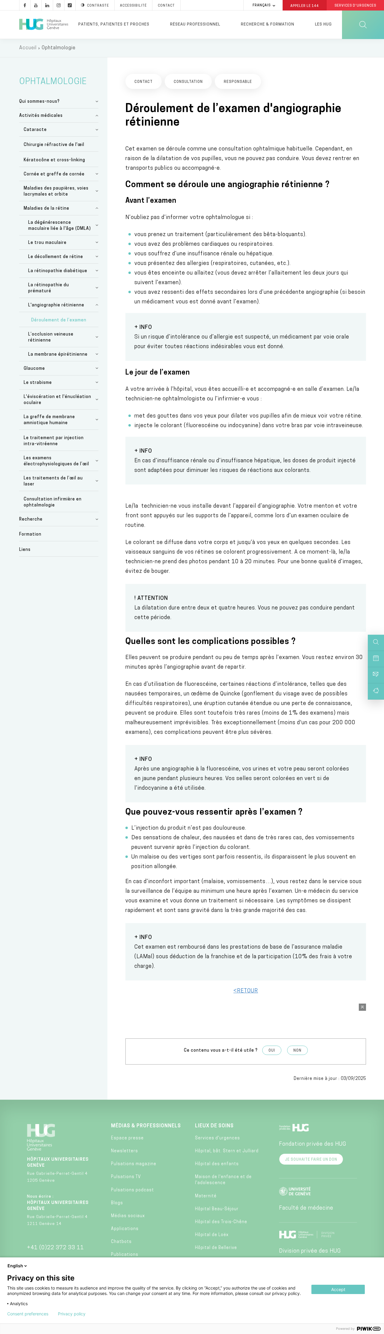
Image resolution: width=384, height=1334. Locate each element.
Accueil (28, 48)
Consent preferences (27, 1313)
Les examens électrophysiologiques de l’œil (56, 461)
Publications (124, 1255)
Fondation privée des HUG (312, 1144)
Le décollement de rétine (55, 257)
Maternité (206, 1196)
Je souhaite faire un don (311, 1160)
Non (297, 1051)
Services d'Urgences (355, 6)
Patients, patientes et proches (113, 24)
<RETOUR (245, 991)
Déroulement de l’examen (58, 320)
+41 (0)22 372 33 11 (55, 1248)
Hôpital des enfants (217, 1164)
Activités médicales (41, 116)
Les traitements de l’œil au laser (53, 481)
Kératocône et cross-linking (54, 160)
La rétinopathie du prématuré (48, 288)
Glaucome (34, 368)
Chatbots (121, 1242)
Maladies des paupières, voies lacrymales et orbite (56, 191)
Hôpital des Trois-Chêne (221, 1222)
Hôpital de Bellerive (216, 1248)
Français (262, 5)
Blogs (117, 1203)
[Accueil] (43, 25)
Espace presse (127, 1138)
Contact (166, 6)
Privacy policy (72, 1313)
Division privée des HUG (310, 1251)
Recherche (31, 519)
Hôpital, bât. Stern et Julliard (227, 1151)
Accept (338, 1289)
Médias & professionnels (146, 1126)
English (15, 1265)
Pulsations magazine (133, 1164)
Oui (271, 1051)
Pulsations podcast (132, 1190)
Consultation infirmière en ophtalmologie (53, 502)
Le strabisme (38, 383)
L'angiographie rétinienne (56, 305)
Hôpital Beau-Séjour (216, 1209)
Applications (125, 1229)
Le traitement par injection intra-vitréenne (54, 441)
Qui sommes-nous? (39, 101)
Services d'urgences (217, 1138)
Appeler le (304, 6)
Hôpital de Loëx (212, 1235)
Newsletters (124, 1151)
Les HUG (323, 24)
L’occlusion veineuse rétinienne (51, 337)
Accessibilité (133, 6)
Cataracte (35, 130)
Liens (25, 550)
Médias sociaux (128, 1216)
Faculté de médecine (306, 1208)
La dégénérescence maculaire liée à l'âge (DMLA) (59, 225)
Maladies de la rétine (46, 208)
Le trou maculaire (47, 243)
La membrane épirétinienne (58, 354)
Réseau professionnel (195, 24)
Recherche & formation (267, 24)
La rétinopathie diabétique (57, 271)
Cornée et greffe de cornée (54, 174)
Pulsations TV (126, 1177)
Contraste (98, 6)
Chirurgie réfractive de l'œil (54, 145)
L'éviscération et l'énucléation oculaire (57, 400)
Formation (30, 534)
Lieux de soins (214, 1126)
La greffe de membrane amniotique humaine (49, 420)
